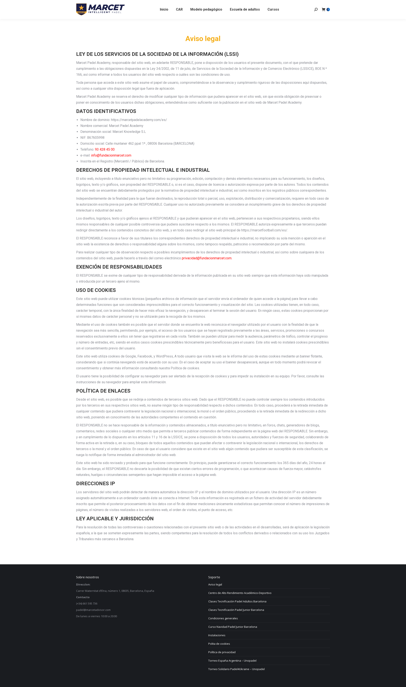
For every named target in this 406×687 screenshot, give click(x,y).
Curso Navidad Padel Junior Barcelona (232, 627)
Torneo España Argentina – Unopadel (232, 660)
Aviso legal (215, 584)
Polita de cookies (219, 644)
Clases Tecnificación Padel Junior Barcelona (236, 610)
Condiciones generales (223, 618)
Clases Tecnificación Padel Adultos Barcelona (237, 601)
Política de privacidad (222, 652)
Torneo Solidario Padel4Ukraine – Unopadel (236, 669)
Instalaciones (216, 635)
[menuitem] (164, 9)
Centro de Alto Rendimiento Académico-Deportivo (240, 593)
